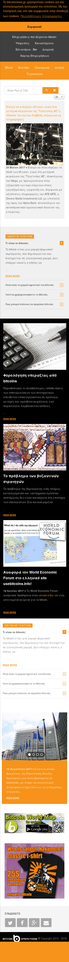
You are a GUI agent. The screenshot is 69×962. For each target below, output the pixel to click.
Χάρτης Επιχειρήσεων (34, 56)
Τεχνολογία (35, 74)
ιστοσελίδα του (49, 595)
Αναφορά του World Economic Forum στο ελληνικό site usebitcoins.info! (30, 578)
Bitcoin (9, 67)
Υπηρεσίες (22, 43)
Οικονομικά (42, 67)
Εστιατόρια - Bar (26, 49)
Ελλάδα (23, 67)
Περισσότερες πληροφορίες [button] (41, 16)
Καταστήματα (44, 43)
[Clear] (54, 90)
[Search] (47, 90)
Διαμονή (48, 49)
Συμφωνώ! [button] (34, 26)
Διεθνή (59, 67)
